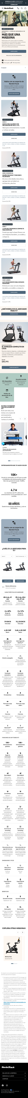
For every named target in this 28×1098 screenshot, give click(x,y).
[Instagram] (6, 1085)
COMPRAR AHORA (20, 581)
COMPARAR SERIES (14, 314)
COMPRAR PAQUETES (14, 367)
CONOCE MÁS (14, 138)
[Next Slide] (26, 3)
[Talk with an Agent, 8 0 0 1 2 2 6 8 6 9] (18, 8)
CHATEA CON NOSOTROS (14, 93)
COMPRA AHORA (14, 51)
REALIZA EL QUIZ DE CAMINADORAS (14, 55)
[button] (2, 8)
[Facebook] (2, 1085)
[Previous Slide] (2, 3)
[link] (8, 8)
